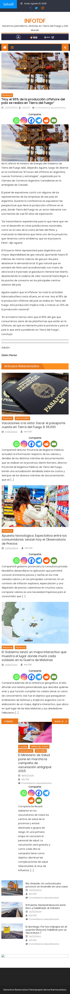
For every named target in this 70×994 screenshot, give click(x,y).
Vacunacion (25, 750)
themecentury (58, 989)
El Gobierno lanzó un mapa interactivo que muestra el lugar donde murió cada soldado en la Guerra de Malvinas (34, 656)
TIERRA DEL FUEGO (39, 746)
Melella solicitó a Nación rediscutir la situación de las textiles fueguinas (12, 721)
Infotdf (8, 4)
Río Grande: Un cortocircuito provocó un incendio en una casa (47, 885)
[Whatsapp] (16, 120)
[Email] (53, 120)
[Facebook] (31, 120)
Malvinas (7, 647)
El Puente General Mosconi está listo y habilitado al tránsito (46, 907)
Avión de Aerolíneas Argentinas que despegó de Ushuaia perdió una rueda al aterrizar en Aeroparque (62, 721)
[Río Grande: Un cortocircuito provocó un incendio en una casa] (12, 888)
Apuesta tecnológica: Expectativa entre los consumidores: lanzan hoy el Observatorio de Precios (34, 539)
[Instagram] (23, 120)
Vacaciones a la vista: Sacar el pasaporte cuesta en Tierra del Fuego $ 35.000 (33, 425)
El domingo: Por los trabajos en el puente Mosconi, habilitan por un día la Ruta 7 (46, 929)
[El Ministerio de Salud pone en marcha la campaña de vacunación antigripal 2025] (35, 732)
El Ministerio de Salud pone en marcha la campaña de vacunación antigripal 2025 (34, 763)
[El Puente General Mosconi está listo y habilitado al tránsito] (12, 909)
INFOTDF (35, 21)
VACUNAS (41, 750)
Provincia (7, 95)
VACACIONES (22, 418)
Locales (23, 746)
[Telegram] (38, 120)
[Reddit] (46, 120)
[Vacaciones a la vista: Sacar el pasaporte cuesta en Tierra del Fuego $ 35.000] (35, 393)
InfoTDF (26, 107)
